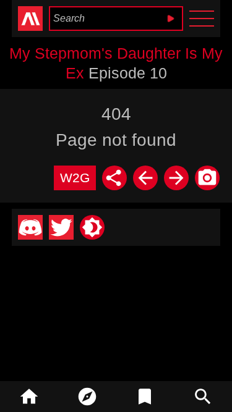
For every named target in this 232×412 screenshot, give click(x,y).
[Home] (29, 396)
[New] (87, 396)
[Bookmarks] (145, 396)
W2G (75, 177)
